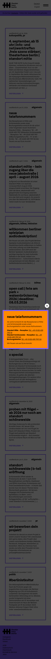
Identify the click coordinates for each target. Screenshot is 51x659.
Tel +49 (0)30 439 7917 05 (31, 339)
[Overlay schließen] (47, 306)
